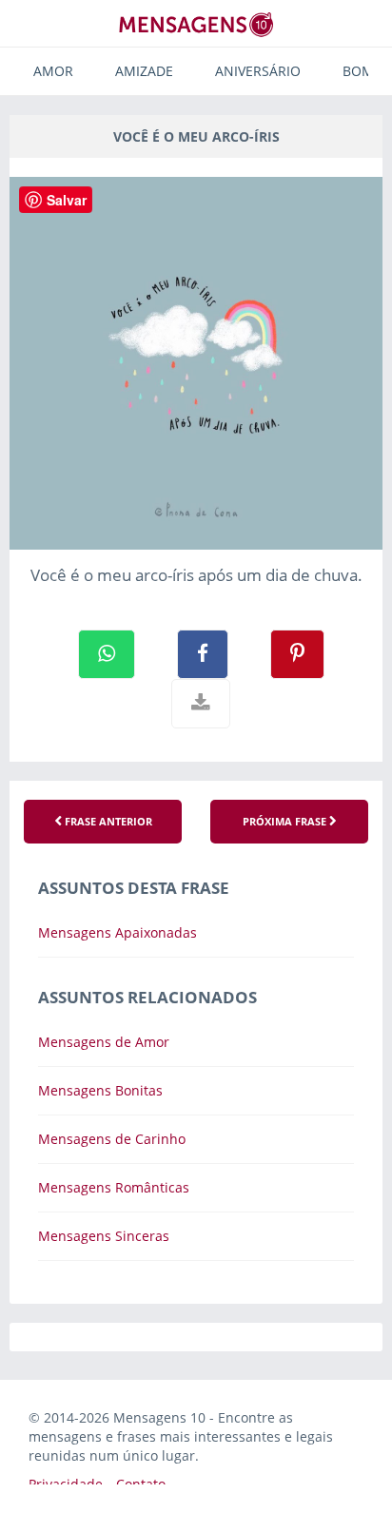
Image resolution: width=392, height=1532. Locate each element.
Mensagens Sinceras (103, 1236)
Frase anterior (107, 821)
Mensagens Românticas (113, 1187)
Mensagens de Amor (103, 1042)
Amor (53, 71)
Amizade (144, 71)
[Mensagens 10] (196, 24)
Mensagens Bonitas (100, 1090)
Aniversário (258, 71)
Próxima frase (286, 821)
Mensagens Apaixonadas (117, 932)
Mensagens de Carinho (112, 1139)
